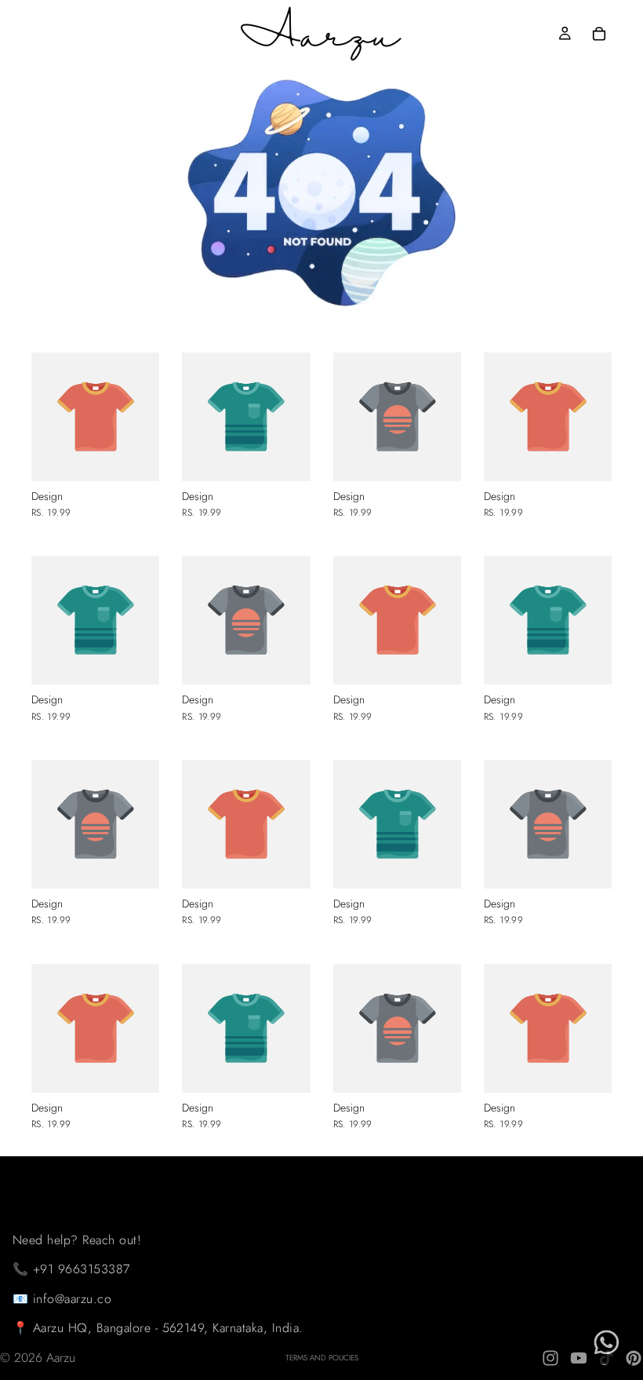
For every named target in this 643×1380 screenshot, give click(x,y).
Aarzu (60, 1358)
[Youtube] (578, 1358)
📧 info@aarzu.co (62, 1299)
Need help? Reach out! (77, 1239)
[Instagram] (550, 1358)
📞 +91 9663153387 (71, 1269)
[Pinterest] (633, 1358)
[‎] (158, 1172)
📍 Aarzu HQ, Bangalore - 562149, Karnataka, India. (158, 1328)
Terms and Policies (321, 1358)
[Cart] (599, 33)
